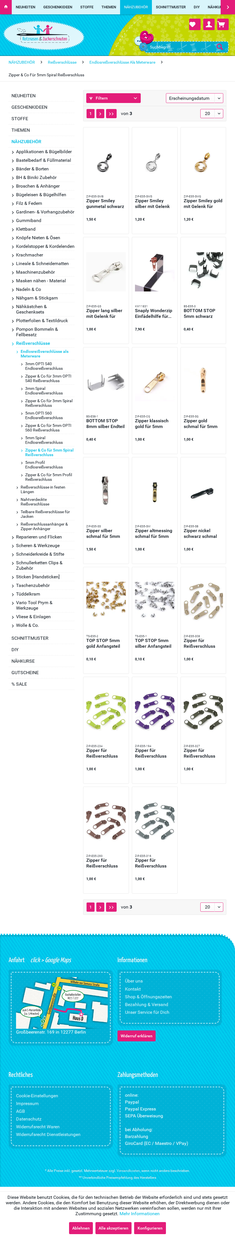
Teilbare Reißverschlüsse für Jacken (45, 514)
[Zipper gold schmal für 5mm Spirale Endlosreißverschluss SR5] (203, 381)
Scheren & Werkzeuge (38, 545)
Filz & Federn (29, 203)
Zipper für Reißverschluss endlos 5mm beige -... (203, 643)
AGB (20, 1111)
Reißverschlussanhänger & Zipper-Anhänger (44, 526)
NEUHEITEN (23, 95)
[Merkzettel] (195, 24)
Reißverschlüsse (33, 343)
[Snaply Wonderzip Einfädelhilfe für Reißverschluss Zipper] (155, 271)
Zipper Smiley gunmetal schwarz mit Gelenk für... (105, 203)
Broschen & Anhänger (38, 186)
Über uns (134, 981)
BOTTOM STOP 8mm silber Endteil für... (105, 423)
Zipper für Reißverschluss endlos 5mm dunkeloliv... (199, 753)
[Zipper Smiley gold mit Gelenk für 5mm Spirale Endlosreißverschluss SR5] (203, 161)
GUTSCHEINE (25, 672)
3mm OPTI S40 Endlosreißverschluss (44, 366)
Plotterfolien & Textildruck (42, 320)
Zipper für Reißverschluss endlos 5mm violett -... (154, 753)
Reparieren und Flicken (39, 537)
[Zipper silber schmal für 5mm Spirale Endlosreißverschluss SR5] (106, 491)
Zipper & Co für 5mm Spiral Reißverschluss (49, 452)
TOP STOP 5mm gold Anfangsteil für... (103, 643)
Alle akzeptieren (113, 1228)
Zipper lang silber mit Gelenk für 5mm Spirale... (104, 313)
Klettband (26, 229)
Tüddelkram (28, 594)
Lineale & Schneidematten (42, 263)
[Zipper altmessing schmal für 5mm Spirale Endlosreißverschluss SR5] (155, 491)
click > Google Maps (50, 960)
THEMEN (20, 130)
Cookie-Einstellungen (37, 1095)
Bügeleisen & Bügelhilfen (41, 194)
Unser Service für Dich (147, 1012)
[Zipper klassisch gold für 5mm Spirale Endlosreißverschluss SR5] (155, 381)
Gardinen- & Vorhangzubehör (45, 212)
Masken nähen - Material (41, 280)
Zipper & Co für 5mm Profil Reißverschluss (48, 477)
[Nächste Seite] (100, 113)
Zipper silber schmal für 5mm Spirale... (103, 533)
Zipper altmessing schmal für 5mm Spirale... (153, 533)
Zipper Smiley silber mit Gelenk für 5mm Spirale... (153, 203)
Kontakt (133, 989)
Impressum (27, 1103)
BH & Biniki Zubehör (36, 177)
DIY (15, 649)
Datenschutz (29, 1119)
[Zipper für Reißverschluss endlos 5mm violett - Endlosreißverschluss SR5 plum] (155, 711)
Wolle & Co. (27, 625)
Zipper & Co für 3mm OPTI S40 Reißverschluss (48, 378)
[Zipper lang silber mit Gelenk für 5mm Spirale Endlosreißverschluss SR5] (106, 271)
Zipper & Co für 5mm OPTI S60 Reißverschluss (48, 427)
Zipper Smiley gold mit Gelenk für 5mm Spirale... (203, 203)
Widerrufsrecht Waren (38, 1126)
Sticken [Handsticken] (38, 576)
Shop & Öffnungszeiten (148, 996)
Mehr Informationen (140, 1213)
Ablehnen (81, 1228)
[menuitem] (186, 47)
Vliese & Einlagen (33, 616)
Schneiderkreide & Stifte (40, 554)
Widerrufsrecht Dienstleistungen (48, 1134)
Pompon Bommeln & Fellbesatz (37, 331)
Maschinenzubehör (35, 272)
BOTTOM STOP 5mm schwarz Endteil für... (199, 313)
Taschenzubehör (33, 585)
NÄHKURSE (23, 661)
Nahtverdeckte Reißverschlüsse (35, 501)
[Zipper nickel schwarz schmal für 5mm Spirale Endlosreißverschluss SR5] (203, 491)
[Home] (6, 7)
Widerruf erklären (136, 1036)
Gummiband (28, 220)
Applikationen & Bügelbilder (44, 151)
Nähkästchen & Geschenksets (31, 309)
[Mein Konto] (209, 24)
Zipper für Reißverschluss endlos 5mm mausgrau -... (151, 863)
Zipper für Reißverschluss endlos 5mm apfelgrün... (102, 753)
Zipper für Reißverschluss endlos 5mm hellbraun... (102, 863)
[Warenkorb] (223, 24)
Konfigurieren (150, 1228)
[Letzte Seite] (111, 113)
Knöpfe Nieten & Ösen (38, 237)
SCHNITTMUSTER (29, 638)
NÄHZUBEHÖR (26, 141)
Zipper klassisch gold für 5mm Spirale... (152, 423)
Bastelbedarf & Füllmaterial (43, 160)
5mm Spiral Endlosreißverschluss (44, 440)
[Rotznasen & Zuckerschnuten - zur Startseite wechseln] (43, 34)
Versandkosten (128, 1171)
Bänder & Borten (32, 169)
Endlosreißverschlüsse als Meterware (44, 353)
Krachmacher (29, 255)
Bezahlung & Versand (146, 1004)
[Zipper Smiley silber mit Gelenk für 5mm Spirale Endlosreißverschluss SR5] (155, 161)
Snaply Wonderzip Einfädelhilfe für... (153, 313)
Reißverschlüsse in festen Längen (43, 489)
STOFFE (19, 118)
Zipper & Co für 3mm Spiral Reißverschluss (49, 403)
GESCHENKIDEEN (29, 107)
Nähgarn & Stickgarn (37, 298)
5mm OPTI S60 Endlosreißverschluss (44, 415)
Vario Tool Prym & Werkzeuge (34, 605)
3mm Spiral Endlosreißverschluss (44, 390)
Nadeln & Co (28, 289)
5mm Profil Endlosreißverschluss (44, 464)
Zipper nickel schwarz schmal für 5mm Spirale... (202, 533)
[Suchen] (220, 46)
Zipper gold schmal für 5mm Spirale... (201, 423)
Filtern (101, 98)
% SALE (19, 684)
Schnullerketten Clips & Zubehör (39, 565)
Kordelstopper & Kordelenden (45, 246)
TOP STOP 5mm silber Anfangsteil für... (153, 643)
